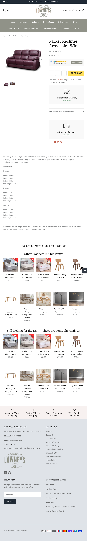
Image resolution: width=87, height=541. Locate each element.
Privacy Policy (51, 460)
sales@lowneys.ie (16, 440)
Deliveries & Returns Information (61, 111)
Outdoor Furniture (50, 28)
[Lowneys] (43, 10)
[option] (23, 59)
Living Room (63, 22)
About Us (49, 431)
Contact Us (49, 435)
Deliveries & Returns (53, 442)
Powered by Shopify (21, 531)
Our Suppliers (50, 438)
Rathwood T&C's (51, 453)
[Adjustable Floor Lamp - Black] (60, 299)
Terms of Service (51, 463)
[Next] (41, 59)
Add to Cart (76, 73)
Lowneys (60, 79)
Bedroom (35, 22)
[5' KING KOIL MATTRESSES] (27, 265)
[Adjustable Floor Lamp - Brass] (76, 299)
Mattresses (23, 22)
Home (12, 22)
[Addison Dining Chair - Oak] (60, 265)
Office (74, 22)
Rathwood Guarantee (53, 456)
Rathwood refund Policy (54, 449)
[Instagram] (7, 1)
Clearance (66, 28)
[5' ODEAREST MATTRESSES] (43, 265)
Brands (76, 28)
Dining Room (48, 22)
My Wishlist (79, 10)
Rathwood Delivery (52, 446)
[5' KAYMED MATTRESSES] (10, 265)
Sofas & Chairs (13, 28)
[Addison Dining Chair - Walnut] (76, 265)
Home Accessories (31, 28)
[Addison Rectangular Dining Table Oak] (10, 299)
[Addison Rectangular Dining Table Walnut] (27, 299)
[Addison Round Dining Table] (43, 299)
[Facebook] (4, 1)
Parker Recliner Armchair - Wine (18, 36)
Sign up (10, 502)
